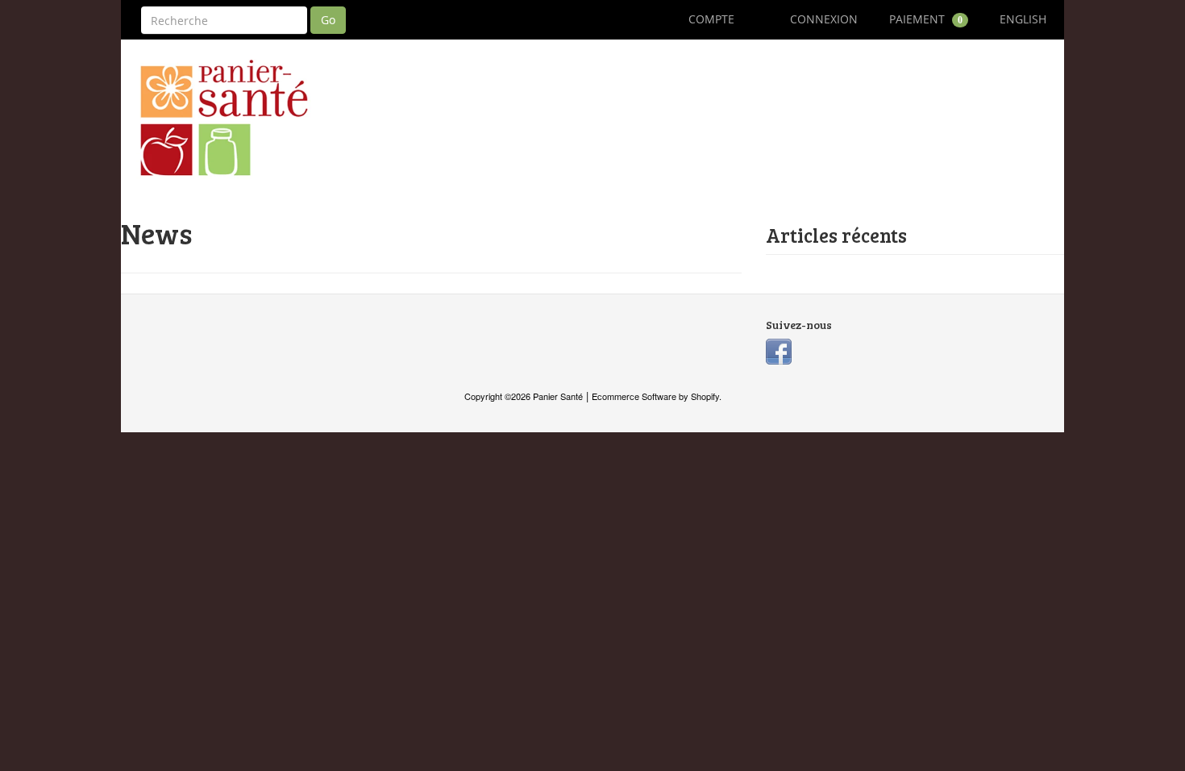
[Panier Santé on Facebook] (779, 349)
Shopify (705, 396)
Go (328, 19)
